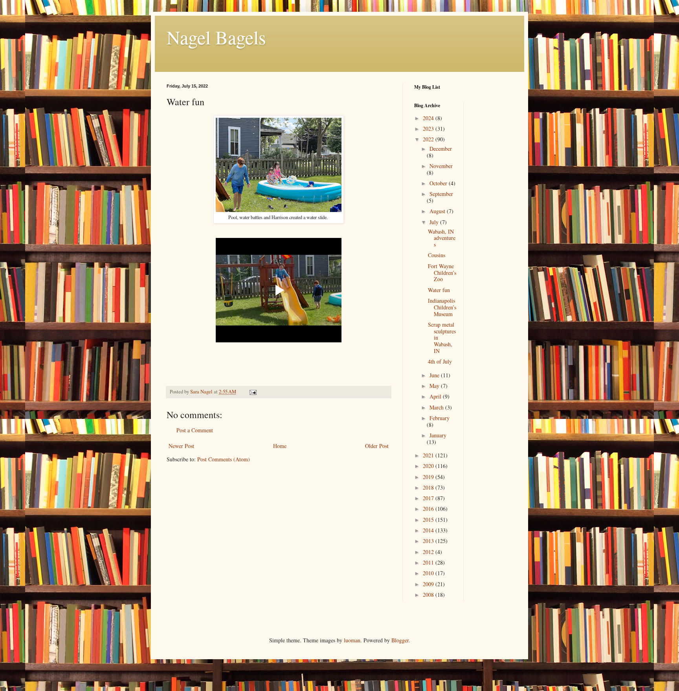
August (438, 211)
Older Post (377, 446)
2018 (429, 487)
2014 (429, 530)
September (441, 193)
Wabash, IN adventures (441, 238)
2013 (429, 541)
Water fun (439, 290)
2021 (429, 455)
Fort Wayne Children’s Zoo (442, 272)
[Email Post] (252, 391)
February (439, 418)
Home (279, 446)
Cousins (436, 255)
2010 (429, 573)
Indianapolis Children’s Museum (442, 307)
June (435, 375)
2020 (429, 466)
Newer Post (181, 446)
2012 (429, 552)
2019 (429, 477)
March (437, 407)
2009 (429, 584)
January (437, 435)
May (435, 385)
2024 (429, 118)
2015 (429, 519)
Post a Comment (194, 430)
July (434, 222)
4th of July (440, 361)
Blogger (400, 640)
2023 (429, 128)
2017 (429, 498)
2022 (429, 139)
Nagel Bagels (216, 36)
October (439, 183)
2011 (429, 562)
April (436, 396)
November (441, 166)
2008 (429, 594)
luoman (352, 640)
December (440, 148)
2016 (429, 508)
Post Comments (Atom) (223, 459)
